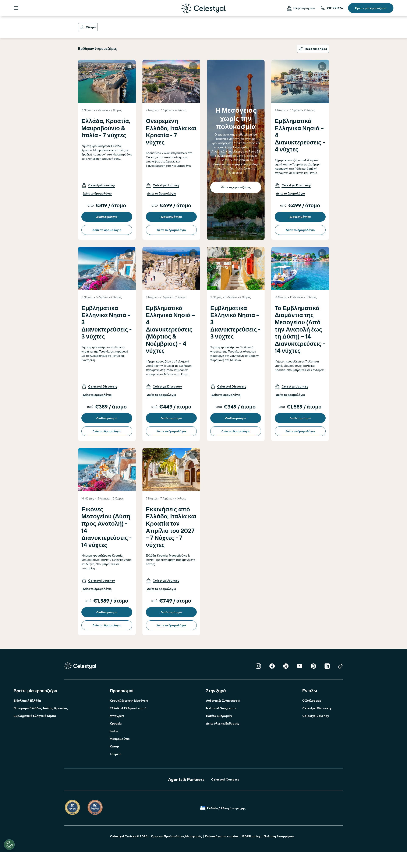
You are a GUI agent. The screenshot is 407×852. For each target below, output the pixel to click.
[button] (98, 185)
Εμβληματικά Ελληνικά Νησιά (35, 716)
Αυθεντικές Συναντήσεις (223, 700)
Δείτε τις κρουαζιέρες (236, 187)
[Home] (203, 8)
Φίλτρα (91, 27)
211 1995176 (335, 8)
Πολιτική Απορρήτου (279, 836)
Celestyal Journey (315, 716)
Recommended (316, 48)
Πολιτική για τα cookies (221, 836)
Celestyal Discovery (316, 708)
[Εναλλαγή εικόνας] (129, 66)
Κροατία (116, 723)
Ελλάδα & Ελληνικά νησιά (128, 708)
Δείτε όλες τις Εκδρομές (222, 723)
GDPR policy (251, 836)
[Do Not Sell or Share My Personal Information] (9, 844)
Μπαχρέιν (117, 716)
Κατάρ (114, 746)
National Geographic (221, 708)
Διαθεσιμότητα (106, 216)
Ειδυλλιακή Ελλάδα (27, 700)
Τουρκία (115, 754)
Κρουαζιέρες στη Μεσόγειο (129, 700)
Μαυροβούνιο (120, 738)
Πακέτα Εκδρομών (219, 716)
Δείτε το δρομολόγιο (97, 193)
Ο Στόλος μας (311, 700)
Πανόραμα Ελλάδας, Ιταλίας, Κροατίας (41, 708)
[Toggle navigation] (16, 8)
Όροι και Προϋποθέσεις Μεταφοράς (176, 836)
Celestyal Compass (225, 779)
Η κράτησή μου (304, 8)
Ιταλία (114, 731)
